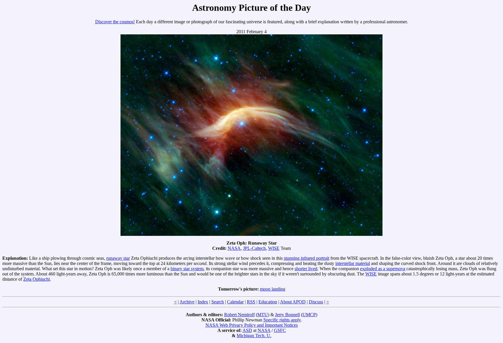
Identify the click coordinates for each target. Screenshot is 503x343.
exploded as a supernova (382, 268)
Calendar (235, 301)
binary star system (187, 268)
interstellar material (352, 263)
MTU (262, 314)
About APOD (293, 301)
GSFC (280, 330)
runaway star (118, 258)
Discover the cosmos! (115, 21)
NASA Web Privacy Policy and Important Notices (252, 325)
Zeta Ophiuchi (36, 279)
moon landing (272, 289)
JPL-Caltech (254, 248)
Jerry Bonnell (287, 314)
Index (203, 301)
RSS (251, 301)
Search (217, 301)
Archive (187, 301)
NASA (234, 248)
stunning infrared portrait (306, 258)
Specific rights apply (282, 319)
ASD (247, 330)
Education (267, 301)
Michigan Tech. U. (254, 335)
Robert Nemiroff (239, 314)
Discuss (316, 301)
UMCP (309, 314)
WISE (273, 248)
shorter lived (306, 268)
